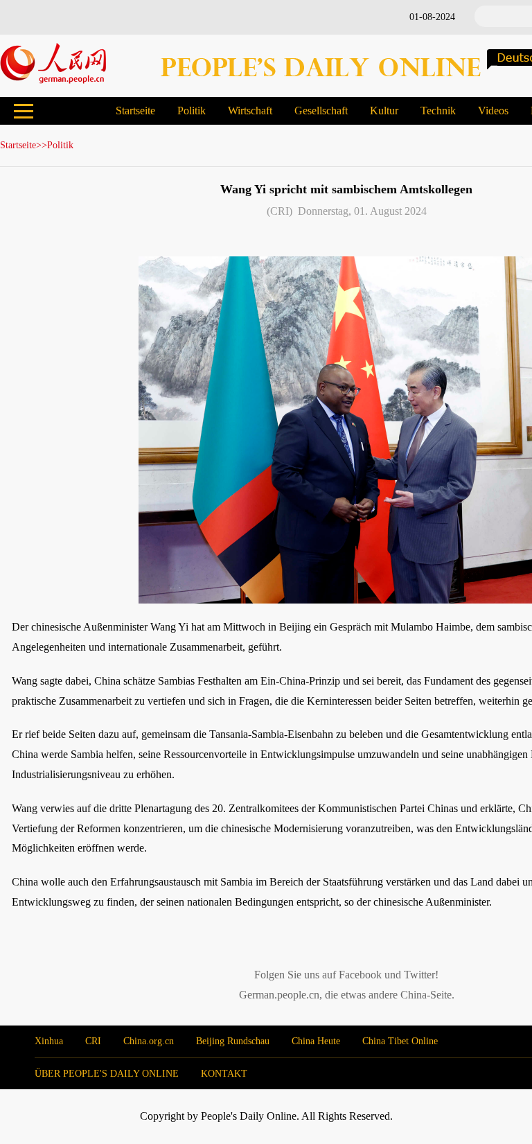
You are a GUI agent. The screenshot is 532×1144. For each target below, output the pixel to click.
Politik (191, 110)
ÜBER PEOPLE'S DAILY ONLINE (107, 1073)
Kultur (384, 110)
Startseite (135, 110)
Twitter (419, 974)
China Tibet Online (400, 1041)
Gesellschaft (321, 110)
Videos (493, 110)
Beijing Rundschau (232, 1041)
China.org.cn (148, 1041)
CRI (93, 1041)
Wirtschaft (250, 110)
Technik (438, 110)
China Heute (316, 1041)
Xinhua (49, 1041)
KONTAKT (224, 1073)
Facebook (360, 974)
